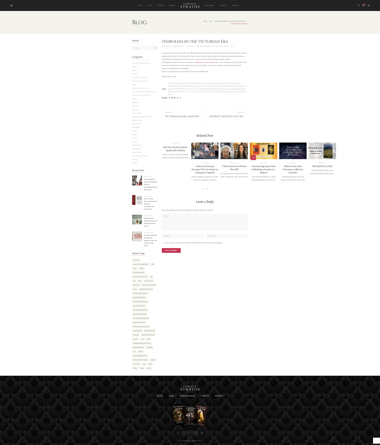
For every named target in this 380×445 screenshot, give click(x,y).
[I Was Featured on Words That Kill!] (234, 151)
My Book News (136, 124)
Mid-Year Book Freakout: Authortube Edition (175, 149)
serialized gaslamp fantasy (140, 355)
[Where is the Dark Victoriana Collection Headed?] (293, 151)
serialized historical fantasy (140, 360)
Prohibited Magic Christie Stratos (142, 343)
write (144, 364)
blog (218, 83)
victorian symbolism (239, 91)
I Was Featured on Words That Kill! (234, 168)
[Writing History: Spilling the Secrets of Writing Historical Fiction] (137, 219)
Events (134, 85)
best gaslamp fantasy (138, 272)
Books (134, 70)
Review (134, 142)
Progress (135, 134)
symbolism (171, 91)
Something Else (137, 145)
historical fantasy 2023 (139, 306)
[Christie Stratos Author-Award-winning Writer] (190, 5)
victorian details (217, 91)
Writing (134, 159)
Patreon (134, 131)
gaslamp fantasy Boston (139, 297)
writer (170, 94)
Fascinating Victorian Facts (140, 88)
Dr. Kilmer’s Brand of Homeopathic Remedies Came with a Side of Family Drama (150, 240)
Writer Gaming (136, 152)
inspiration (241, 86)
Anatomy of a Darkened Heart (207, 46)
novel (196, 89)
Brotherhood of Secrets (139, 77)
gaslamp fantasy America (146, 289)
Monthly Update (137, 120)
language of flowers (174, 89)
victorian (208, 91)
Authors (134, 67)
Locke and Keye (137, 113)
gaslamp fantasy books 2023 (140, 293)
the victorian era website (196, 91)
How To (134, 99)
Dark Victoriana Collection (222, 46)
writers (135, 368)
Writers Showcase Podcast (140, 156)
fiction (196, 86)
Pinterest (196, 433)
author (207, 83)
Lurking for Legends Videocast (141, 117)
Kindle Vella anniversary (148, 335)
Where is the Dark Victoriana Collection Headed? (293, 169)
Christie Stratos (234, 83)
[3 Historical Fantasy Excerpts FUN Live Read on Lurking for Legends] (205, 151)
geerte (201, 86)
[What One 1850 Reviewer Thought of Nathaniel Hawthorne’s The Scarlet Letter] (137, 200)
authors (213, 83)
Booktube (135, 74)
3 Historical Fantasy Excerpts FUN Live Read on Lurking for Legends (205, 169)
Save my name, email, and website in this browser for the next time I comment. (194, 243)
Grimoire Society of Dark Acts (141, 95)
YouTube (135, 163)
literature (190, 89)
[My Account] (369, 6)
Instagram (190, 433)
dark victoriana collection (184, 86)
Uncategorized (136, 149)
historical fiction (217, 86)
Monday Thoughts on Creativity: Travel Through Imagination (227, 116)
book (222, 83)
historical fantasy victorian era (141, 326)
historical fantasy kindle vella (140, 318)
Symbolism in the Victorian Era (206, 62)
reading (232, 89)
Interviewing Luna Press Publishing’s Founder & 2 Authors (263, 169)
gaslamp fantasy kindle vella (140, 301)
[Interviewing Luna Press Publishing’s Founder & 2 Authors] (263, 151)
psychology (222, 89)
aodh (203, 83)
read (227, 89)
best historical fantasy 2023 (140, 276)
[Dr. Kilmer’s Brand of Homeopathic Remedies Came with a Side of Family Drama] (137, 236)
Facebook (184, 433)
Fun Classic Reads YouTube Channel (143, 92)
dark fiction (172, 86)
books (227, 83)
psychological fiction (210, 89)
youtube (149, 368)
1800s (170, 83)
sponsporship (240, 89)
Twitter (178, 433)
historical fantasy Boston (139, 314)
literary (183, 89)
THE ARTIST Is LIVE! (322, 166)
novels (201, 89)
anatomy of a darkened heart (190, 83)
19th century (176, 83)
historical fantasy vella (139, 322)
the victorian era (181, 91)
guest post (207, 86)
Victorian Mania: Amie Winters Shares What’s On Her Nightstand (183, 116)
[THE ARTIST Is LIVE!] (322, 151)
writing (142, 368)
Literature (135, 109)
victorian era (227, 91)
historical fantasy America (140, 310)
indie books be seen (230, 86)
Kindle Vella (135, 106)
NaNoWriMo (136, 127)
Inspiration (135, 102)
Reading (134, 138)
